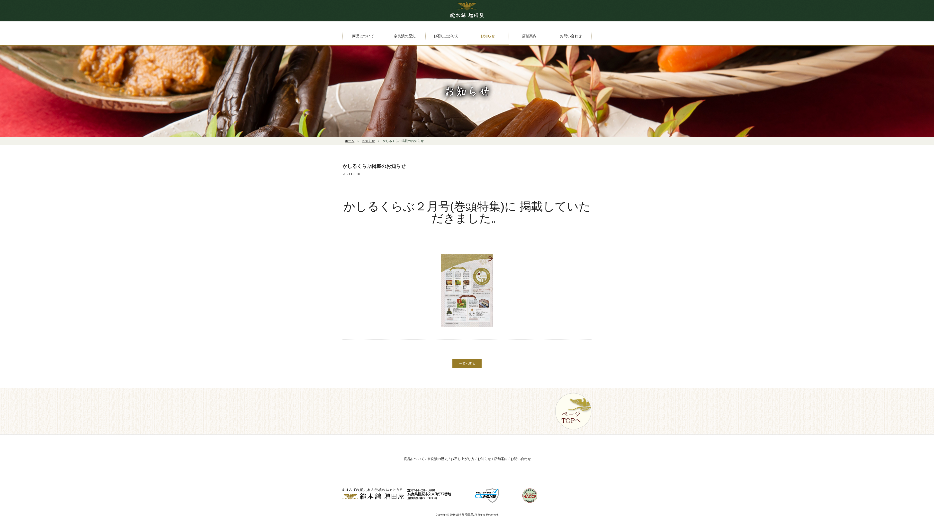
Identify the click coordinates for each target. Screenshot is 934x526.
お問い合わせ (521, 459)
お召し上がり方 (463, 459)
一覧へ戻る (467, 364)
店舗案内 (501, 459)
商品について (414, 459)
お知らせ (484, 459)
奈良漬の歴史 (437, 459)
